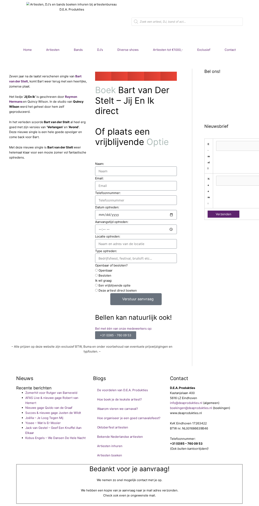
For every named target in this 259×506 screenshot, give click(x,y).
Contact (230, 50)
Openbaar (106, 270)
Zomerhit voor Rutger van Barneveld (51, 393)
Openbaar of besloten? (111, 265)
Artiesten (52, 50)
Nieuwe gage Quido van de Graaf (48, 408)
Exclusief (203, 50)
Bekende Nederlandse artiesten (120, 437)
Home (27, 50)
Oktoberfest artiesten (112, 427)
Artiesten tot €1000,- (168, 50)
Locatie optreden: (107, 236)
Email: (99, 178)
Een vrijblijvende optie (115, 285)
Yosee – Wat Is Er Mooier (43, 423)
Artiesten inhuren (109, 446)
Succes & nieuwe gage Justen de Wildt (53, 413)
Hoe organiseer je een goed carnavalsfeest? (128, 418)
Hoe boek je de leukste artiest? (119, 399)
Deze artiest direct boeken (118, 290)
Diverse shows (128, 50)
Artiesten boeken (109, 455)
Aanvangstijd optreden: (111, 222)
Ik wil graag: (103, 280)
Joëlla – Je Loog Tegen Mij (44, 418)
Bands (78, 50)
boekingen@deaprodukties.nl (191, 408)
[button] (103, 76)
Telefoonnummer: (108, 193)
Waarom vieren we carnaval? (117, 409)
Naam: (99, 164)
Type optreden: (106, 251)
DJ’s (100, 50)
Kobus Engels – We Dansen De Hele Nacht (55, 438)
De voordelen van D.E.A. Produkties (122, 390)
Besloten (105, 275)
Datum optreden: (107, 207)
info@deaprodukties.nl (186, 403)
